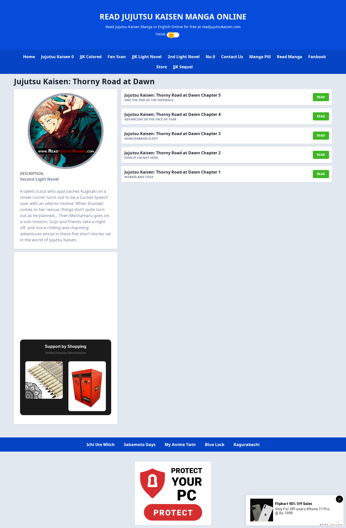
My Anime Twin (180, 444)
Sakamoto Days (140, 444)
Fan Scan (117, 56)
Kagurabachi (247, 444)
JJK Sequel (183, 67)
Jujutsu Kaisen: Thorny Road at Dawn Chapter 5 (172, 95)
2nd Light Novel (184, 56)
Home (29, 56)
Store (161, 67)
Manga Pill (260, 56)
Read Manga (289, 56)
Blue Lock (214, 444)
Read (321, 97)
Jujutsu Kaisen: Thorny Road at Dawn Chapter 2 (172, 153)
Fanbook (317, 56)
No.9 (210, 56)
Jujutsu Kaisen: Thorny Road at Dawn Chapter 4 (172, 114)
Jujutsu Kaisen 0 (57, 56)
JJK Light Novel (147, 56)
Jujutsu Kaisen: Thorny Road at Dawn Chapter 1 (172, 172)
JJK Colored (91, 56)
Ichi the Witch (101, 444)
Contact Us (232, 56)
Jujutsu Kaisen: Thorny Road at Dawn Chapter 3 (172, 133)
